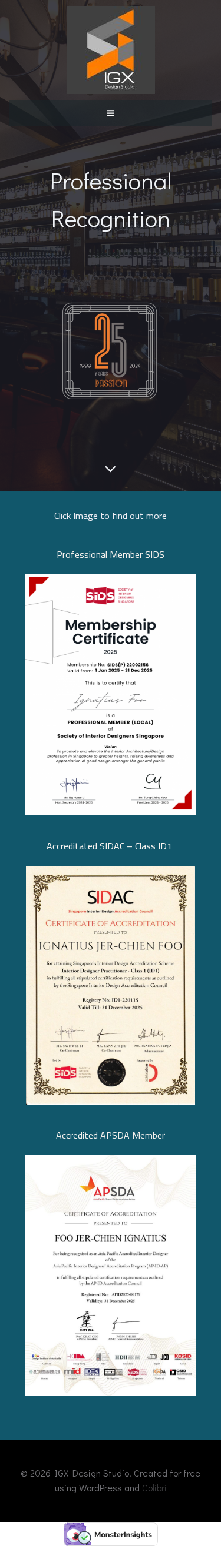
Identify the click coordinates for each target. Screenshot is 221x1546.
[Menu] (110, 112)
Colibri (154, 1487)
